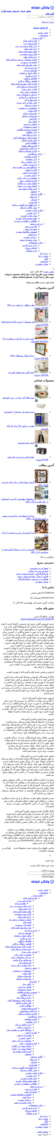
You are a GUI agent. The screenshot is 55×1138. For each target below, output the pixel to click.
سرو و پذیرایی (30, 67)
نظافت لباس (31, 143)
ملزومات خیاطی (29, 116)
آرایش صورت (30, 175)
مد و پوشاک (31, 250)
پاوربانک (33, 197)
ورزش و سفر (36, 224)
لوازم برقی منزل (29, 89)
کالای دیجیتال (36, 194)
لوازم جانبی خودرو (34, 210)
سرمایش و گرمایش (27, 97)
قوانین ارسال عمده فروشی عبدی (32, 576)
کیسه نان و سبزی (28, 62)
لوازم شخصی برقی (28, 180)
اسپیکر (34, 199)
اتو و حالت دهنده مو (28, 189)
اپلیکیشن (44, 261)
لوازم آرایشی (31, 170)
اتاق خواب (32, 110)
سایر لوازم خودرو (29, 215)
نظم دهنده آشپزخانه (27, 51)
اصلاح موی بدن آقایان (27, 183)
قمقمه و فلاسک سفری (26, 232)
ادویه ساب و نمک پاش (26, 86)
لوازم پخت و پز (30, 43)
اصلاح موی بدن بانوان (27, 186)
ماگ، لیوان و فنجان (28, 73)
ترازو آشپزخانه (30, 57)
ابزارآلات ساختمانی (28, 148)
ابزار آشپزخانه (30, 49)
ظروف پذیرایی (30, 70)
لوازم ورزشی (30, 226)
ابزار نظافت (31, 132)
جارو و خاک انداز (29, 135)
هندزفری (33, 202)
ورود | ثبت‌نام (48, 22)
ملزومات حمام (30, 113)
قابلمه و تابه (20, 903)
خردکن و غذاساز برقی (26, 94)
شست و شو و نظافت (27, 129)
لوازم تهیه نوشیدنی (28, 54)
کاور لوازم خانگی (29, 140)
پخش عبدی (43, 32)
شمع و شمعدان (30, 127)
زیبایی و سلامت (35, 154)
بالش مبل (32, 121)
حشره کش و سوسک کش (25, 137)
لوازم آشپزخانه (30, 41)
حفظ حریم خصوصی (38, 568)
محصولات (43, 35)
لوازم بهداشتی (30, 156)
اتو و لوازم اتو (31, 100)
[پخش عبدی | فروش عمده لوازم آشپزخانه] (40, 30)
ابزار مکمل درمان (28, 162)
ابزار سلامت (31, 159)
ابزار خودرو (32, 213)
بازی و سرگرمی (29, 245)
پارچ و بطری (31, 75)
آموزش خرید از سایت (38, 571)
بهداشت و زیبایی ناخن (27, 178)
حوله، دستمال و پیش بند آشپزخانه (21, 59)
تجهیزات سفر (31, 229)
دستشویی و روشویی (27, 108)
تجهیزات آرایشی (29, 172)
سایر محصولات (35, 242)
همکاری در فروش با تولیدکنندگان (32, 579)
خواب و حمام (31, 105)
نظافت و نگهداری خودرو (25, 221)
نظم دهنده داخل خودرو (26, 218)
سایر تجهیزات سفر (28, 240)
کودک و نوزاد (31, 248)
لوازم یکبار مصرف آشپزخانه (24, 84)
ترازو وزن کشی (29, 164)
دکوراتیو (33, 119)
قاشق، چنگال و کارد (27, 81)
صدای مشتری (41, 264)
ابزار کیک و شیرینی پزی (26, 46)
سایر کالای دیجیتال (28, 207)
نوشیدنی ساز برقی (28, 92)
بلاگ (46, 258)
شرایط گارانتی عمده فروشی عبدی (32, 573)
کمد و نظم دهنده (29, 145)
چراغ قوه (32, 234)
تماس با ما (43, 256)
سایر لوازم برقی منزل (26, 102)
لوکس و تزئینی (30, 124)
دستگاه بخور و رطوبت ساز (24, 167)
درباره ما (44, 253)
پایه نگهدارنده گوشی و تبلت (24, 205)
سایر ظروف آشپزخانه (26, 65)
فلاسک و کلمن (30, 78)
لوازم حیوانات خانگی (27, 151)
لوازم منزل (37, 38)
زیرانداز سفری (30, 237)
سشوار (33, 191)
